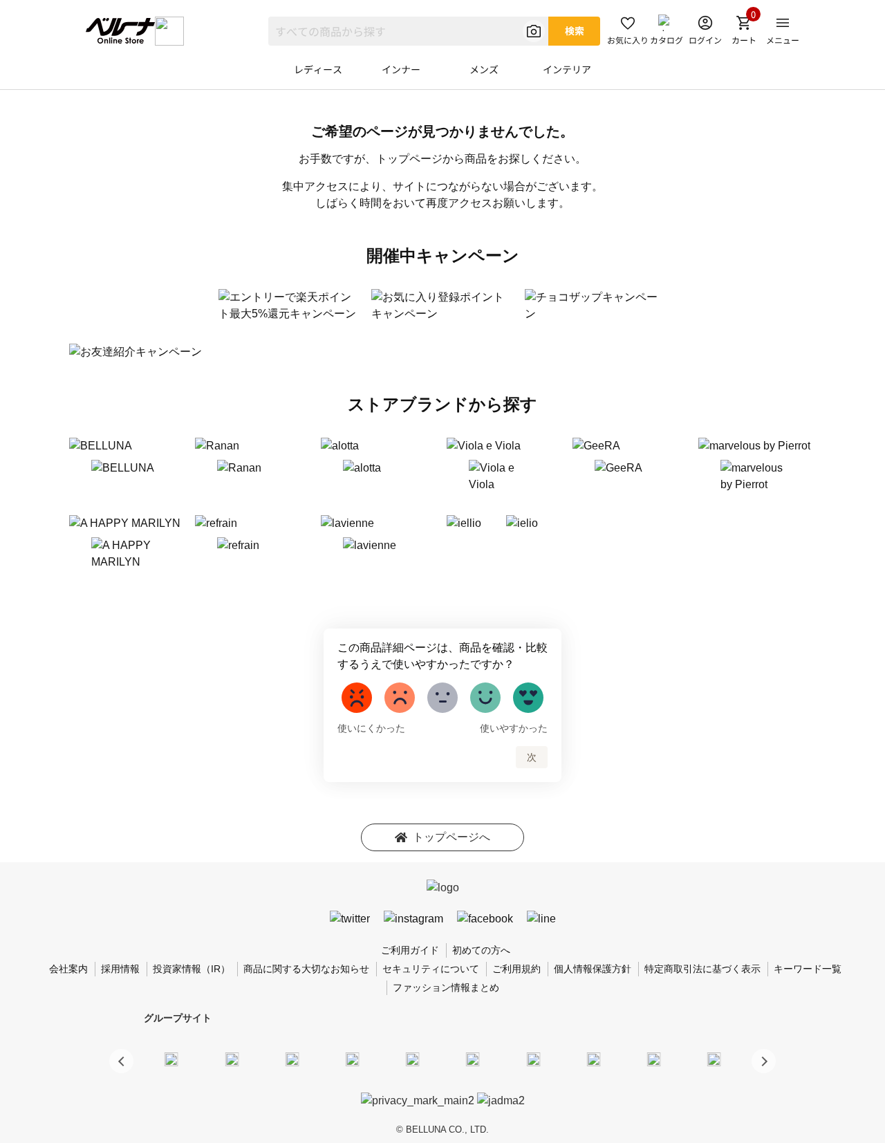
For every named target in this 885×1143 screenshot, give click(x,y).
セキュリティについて (430, 968)
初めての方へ (481, 950)
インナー (401, 69)
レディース (318, 69)
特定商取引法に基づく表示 (702, 968)
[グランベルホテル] (413, 1058)
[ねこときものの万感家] (292, 1058)
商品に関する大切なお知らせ (306, 968)
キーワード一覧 (807, 968)
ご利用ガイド (410, 950)
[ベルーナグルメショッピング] (473, 1058)
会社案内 (68, 968)
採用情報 (120, 968)
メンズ (484, 69)
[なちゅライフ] (654, 1058)
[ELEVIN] (353, 1058)
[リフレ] (714, 1058)
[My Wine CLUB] (533, 1058)
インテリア (567, 69)
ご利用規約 (516, 968)
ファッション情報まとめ (446, 987)
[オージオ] (593, 1058)
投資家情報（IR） (191, 968)
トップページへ (451, 837)
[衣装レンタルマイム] (171, 1058)
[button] (764, 1061)
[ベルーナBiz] (232, 1058)
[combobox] (408, 31)
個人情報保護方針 (592, 968)
